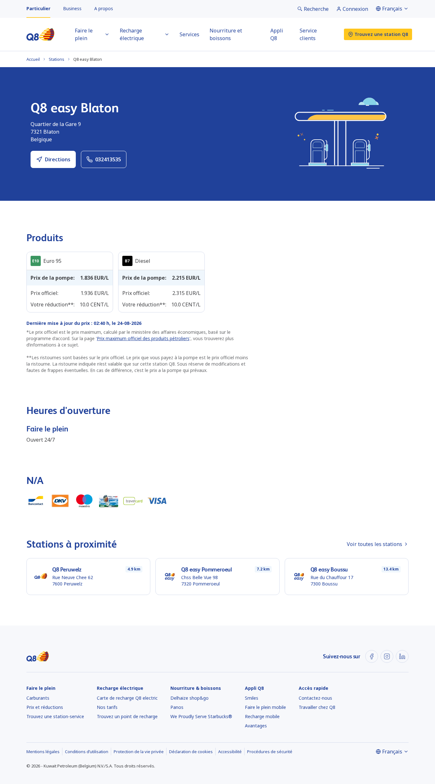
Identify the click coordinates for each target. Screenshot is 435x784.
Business (72, 8)
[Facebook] (371, 656)
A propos (103, 8)
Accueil (33, 59)
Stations (56, 59)
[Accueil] (40, 34)
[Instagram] (387, 656)
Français (392, 8)
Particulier (38, 8)
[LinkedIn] (402, 656)
